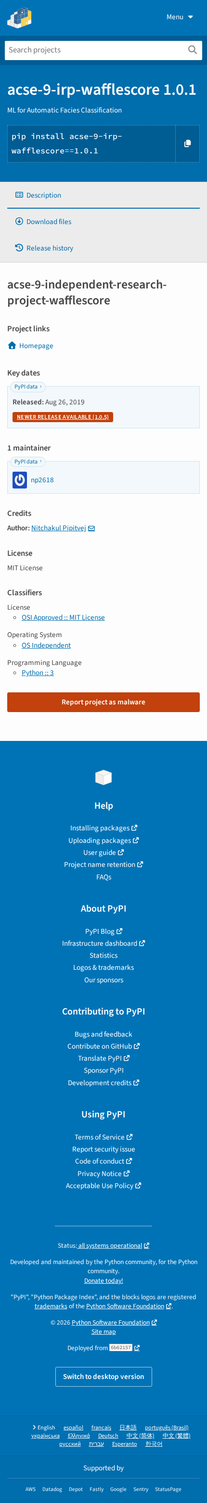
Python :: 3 (38, 672)
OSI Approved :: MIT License (63, 617)
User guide (99, 852)
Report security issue (103, 1149)
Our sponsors (103, 980)
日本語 (128, 1428)
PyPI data (26, 387)
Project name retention (99, 864)
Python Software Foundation (125, 1306)
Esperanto (124, 1444)
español (73, 1428)
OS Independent (46, 645)
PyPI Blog (100, 931)
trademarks (51, 1306)
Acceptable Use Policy (99, 1185)
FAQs (103, 877)
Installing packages (99, 828)
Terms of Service (100, 1137)
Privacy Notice (100, 1173)
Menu (175, 17)
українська (45, 1436)
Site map (103, 1331)
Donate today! (103, 1280)
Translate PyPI (100, 1058)
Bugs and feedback (103, 1034)
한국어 (154, 1444)
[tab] (103, 195)
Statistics (103, 955)
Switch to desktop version (103, 1376)
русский (70, 1444)
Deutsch (108, 1436)
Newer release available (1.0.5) (63, 417)
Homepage (36, 345)
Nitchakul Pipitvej (58, 528)
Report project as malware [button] (103, 702)
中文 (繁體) (177, 1436)
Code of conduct (99, 1161)
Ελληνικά (79, 1436)
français (101, 1428)
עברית (96, 1444)
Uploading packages (99, 840)
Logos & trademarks (103, 967)
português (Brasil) (167, 1428)
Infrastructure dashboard (99, 943)
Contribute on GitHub (99, 1046)
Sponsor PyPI (104, 1070)
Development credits (99, 1082)
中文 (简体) (141, 1436)
